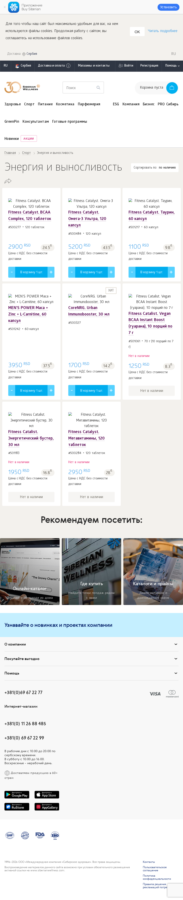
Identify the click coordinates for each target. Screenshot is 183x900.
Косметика (65, 104)
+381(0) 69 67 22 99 (24, 738)
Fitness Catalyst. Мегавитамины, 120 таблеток (86, 439)
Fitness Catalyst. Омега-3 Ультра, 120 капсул (87, 219)
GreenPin (11, 122)
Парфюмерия (89, 104)
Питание (45, 104)
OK (137, 32)
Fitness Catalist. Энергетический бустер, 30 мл (31, 439)
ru (6, 66)
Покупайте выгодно (22, 658)
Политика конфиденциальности (157, 877)
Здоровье (12, 104)
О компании (15, 644)
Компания (131, 104)
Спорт (29, 104)
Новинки (11, 139)
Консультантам (36, 122)
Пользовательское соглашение (155, 869)
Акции (28, 139)
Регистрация (149, 66)
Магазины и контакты (94, 66)
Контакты (149, 861)
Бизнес (148, 104)
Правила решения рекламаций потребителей (160, 886)
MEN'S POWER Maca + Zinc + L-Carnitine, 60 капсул (28, 315)
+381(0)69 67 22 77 (23, 692)
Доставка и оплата (51, 66)
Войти (128, 66)
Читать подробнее (162, 31)
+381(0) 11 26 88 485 (25, 724)
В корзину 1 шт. (31, 273)
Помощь (171, 66)
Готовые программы (69, 122)
